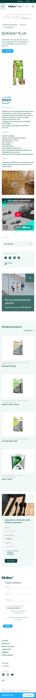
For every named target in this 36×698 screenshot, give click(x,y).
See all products (27, 330)
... (2, 14)
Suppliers (5, 652)
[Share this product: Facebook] (18, 257)
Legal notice (6, 649)
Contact (5, 641)
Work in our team (8, 646)
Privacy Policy (5, 663)
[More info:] (3, 676)
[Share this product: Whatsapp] (5, 257)
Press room (6, 643)
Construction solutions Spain (15, 14)
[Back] (3, 6)
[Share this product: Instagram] (10, 257)
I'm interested (8, 51)
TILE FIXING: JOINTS (17, 16)
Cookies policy (5, 666)
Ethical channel (7, 655)
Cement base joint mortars (10, 18)
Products (30, 14)
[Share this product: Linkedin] (14, 257)
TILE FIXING (6, 16)
